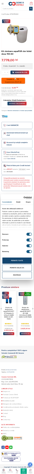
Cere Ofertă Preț (12, 152)
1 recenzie (10, 326)
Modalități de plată (8, 401)
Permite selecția (17, 268)
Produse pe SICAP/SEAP (11, 397)
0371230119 (10, 372)
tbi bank (10, 171)
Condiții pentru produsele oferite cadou (15, 407)
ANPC (5, 433)
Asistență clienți (8, 410)
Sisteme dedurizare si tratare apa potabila (20, 110)
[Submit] (31, 9)
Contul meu (6, 419)
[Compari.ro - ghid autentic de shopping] (11, 438)
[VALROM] (4, 116)
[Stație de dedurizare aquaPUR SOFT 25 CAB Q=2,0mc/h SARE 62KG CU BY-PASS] (25, 298)
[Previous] (1, 312)
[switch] (29, 239)
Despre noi (6, 391)
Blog (4, 416)
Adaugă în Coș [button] (8, 333)
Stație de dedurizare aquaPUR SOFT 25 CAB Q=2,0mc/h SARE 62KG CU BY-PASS (25, 312)
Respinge (17, 275)
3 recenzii (26, 326)
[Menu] (2, 3)
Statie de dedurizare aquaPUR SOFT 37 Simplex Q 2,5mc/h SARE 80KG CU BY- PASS (8, 313)
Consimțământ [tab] (7, 202)
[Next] (33, 312)
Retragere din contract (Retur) (12, 404)
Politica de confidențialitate (11, 427)
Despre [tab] (28, 202)
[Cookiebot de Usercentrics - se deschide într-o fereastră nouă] (24, 197)
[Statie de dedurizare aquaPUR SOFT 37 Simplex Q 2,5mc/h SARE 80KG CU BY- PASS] (8, 298)
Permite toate (17, 260)
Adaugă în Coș (21, 72)
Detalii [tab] (18, 202)
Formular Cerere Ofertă (10, 394)
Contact (5, 413)
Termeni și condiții (8, 430)
